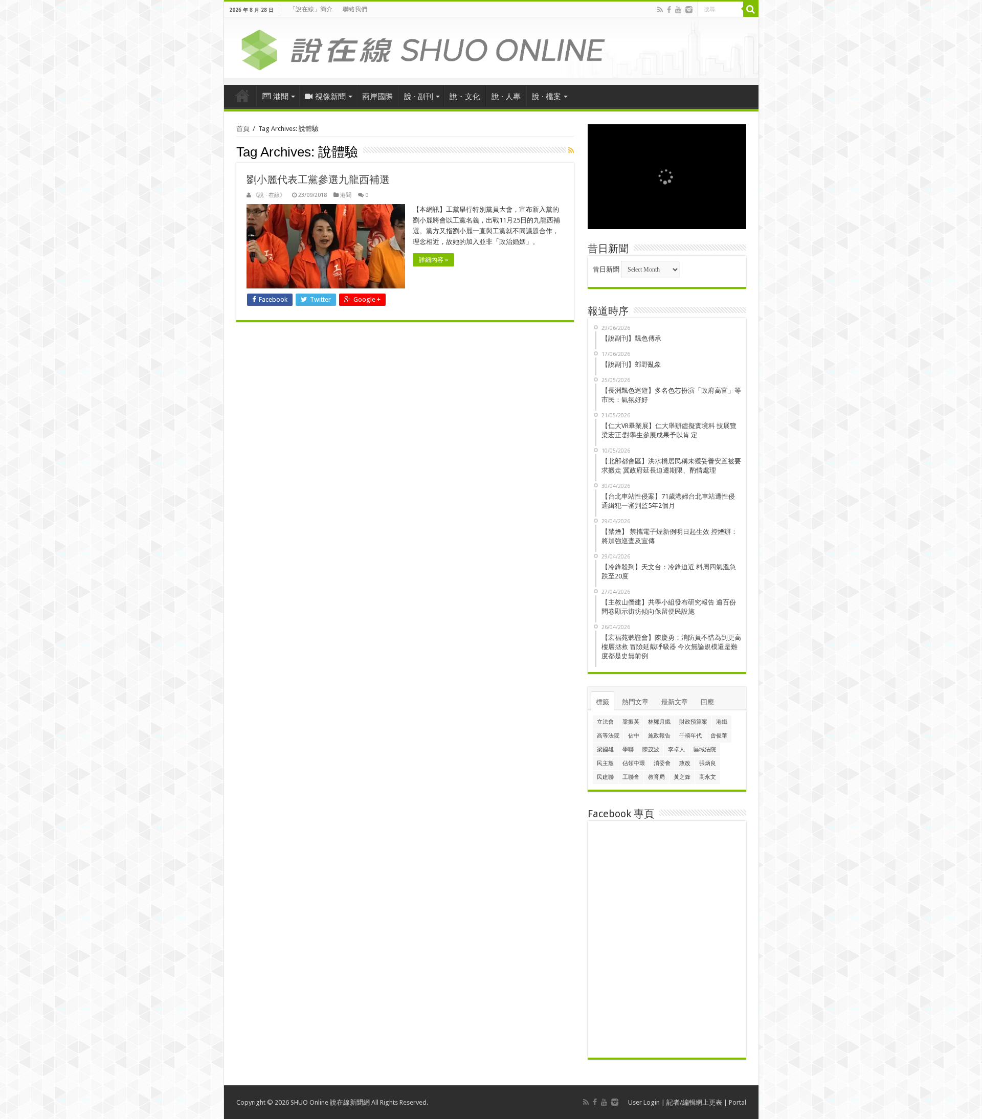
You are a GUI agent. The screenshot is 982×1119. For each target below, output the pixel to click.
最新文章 (674, 702)
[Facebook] (669, 10)
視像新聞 (330, 96)
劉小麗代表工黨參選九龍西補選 (318, 179)
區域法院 (705, 749)
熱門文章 (635, 702)
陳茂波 (650, 749)
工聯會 (630, 777)
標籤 (602, 702)
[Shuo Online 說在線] (491, 48)
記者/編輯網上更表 (694, 1102)
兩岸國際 (377, 96)
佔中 (633, 735)
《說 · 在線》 (269, 195)
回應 (707, 702)
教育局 (656, 777)
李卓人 (676, 749)
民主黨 (605, 763)
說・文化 (465, 96)
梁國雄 (605, 749)
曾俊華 (718, 735)
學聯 (628, 749)
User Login (644, 1102)
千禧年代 (690, 735)
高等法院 (608, 735)
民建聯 (605, 777)
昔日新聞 (606, 269)
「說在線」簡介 (310, 9)
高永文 (707, 777)
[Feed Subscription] (571, 150)
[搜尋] (750, 9)
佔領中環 (633, 763)
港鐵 (721, 722)
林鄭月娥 (659, 722)
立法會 (605, 722)
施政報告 (659, 735)
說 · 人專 (506, 96)
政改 (684, 763)
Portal (737, 1102)
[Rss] (660, 10)
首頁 (242, 95)
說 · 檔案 (546, 96)
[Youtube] (678, 10)
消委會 (662, 763)
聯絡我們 (355, 9)
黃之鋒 (682, 777)
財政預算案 (693, 722)
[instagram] (689, 10)
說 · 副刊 (418, 96)
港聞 (280, 96)
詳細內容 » (433, 259)
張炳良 (707, 763)
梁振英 (630, 722)
